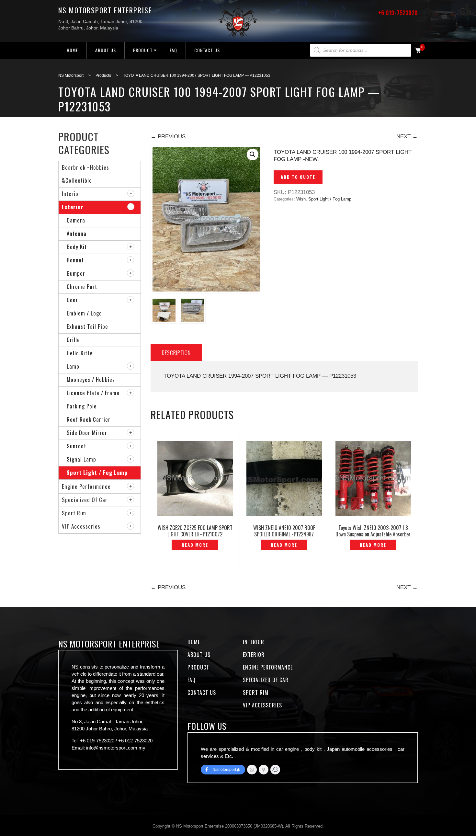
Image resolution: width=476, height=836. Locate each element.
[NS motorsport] (263, 769)
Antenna (76, 233)
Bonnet (75, 260)
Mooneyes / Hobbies (91, 379)
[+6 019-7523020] (252, 769)
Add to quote (298, 177)
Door (72, 300)
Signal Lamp (81, 459)
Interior (71, 193)
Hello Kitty (79, 353)
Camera (76, 220)
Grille (73, 340)
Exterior (73, 207)
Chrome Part (82, 286)
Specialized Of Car (85, 500)
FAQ (173, 50)
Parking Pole (82, 406)
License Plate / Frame (93, 393)
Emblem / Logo (84, 313)
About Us (105, 50)
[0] (417, 51)
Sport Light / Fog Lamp (329, 199)
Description (176, 353)
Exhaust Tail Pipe (87, 326)
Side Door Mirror (87, 433)
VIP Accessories (81, 526)
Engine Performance (86, 486)
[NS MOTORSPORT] (275, 769)
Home (72, 50)
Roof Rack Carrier (88, 419)
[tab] (176, 352)
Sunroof (76, 446)
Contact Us (207, 50)
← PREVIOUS (168, 136)
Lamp (73, 366)
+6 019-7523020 (398, 12)
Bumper (76, 273)
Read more (195, 545)
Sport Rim (74, 513)
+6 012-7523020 (135, 740)
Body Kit (77, 247)
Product (143, 50)
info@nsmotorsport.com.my (115, 747)
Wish (301, 199)
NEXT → (407, 136)
